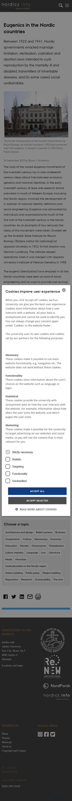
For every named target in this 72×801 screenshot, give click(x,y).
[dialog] (36, 400)
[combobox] (64, 290)
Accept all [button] (37, 491)
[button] (36, 509)
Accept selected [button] (37, 500)
